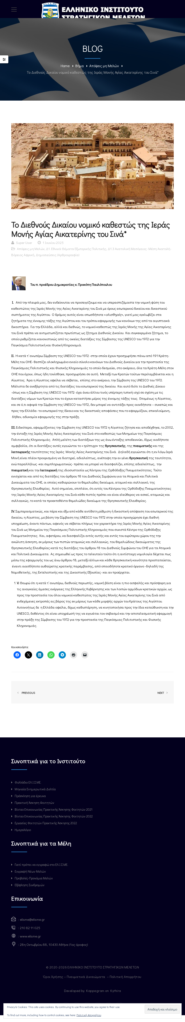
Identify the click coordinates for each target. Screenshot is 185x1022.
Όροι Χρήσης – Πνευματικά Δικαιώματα (74, 976)
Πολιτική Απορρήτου (126, 976)
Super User (24, 242)
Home (65, 65)
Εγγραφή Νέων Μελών (30, 871)
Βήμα (79, 65)
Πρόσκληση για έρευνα (30, 796)
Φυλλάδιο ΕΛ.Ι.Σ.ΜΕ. (28, 782)
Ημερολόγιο (23, 830)
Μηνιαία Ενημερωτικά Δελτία (35, 789)
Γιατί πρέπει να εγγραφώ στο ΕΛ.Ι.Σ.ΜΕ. (41, 864)
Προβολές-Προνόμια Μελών (34, 878)
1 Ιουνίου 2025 (53, 242)
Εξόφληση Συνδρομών (29, 885)
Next (161, 692)
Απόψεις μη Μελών (104, 65)
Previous (27, 692)
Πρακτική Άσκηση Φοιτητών (34, 802)
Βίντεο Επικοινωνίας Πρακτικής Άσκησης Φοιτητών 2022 (54, 816)
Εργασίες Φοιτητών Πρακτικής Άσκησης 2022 (46, 823)
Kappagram (95, 990)
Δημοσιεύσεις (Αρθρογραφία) (57, 255)
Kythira (115, 990)
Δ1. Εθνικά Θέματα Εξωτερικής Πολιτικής (76, 248)
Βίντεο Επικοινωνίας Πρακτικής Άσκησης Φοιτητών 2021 (53, 809)
